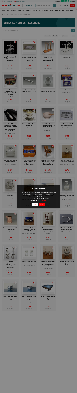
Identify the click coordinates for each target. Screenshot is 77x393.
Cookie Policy (43, 200)
